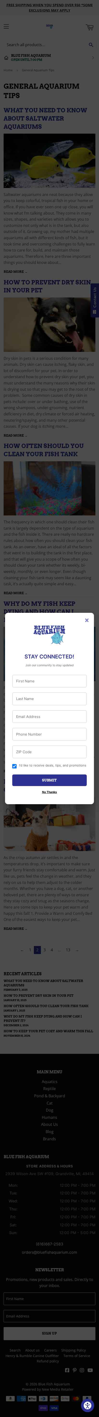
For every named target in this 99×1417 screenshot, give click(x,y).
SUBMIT (49, 780)
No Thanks (49, 792)
